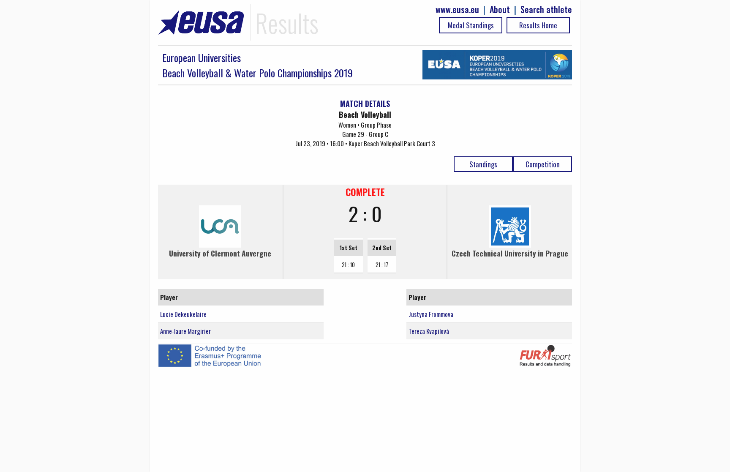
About (500, 9)
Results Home (538, 25)
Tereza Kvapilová (429, 331)
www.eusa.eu (457, 9)
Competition (543, 164)
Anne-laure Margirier (185, 331)
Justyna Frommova (431, 314)
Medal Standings (471, 25)
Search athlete (546, 9)
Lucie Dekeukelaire (183, 314)
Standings (483, 164)
